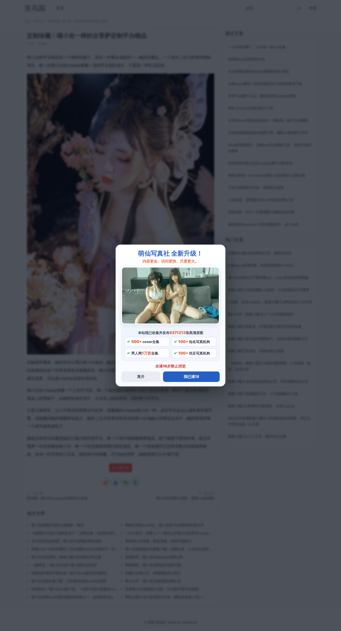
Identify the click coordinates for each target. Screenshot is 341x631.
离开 (141, 376)
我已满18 (191, 376)
